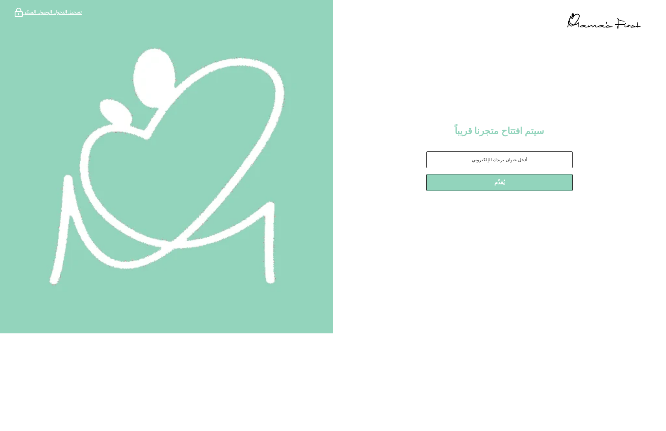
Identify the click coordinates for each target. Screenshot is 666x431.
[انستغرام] (508, 211)
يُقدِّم (499, 182)
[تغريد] (469, 211)
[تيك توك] (486, 211)
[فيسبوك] (529, 211)
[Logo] (499, 21)
